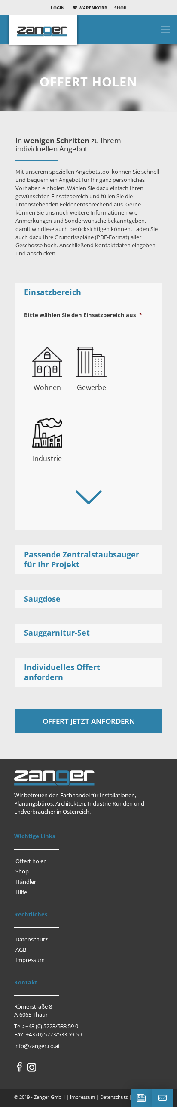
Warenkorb (92, 8)
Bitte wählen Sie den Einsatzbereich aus (83, 315)
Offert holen (31, 861)
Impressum (30, 960)
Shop (120, 8)
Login (57, 8)
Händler (25, 882)
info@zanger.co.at (37, 1046)
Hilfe (21, 892)
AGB (20, 949)
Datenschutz (31, 939)
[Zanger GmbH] (88, 32)
